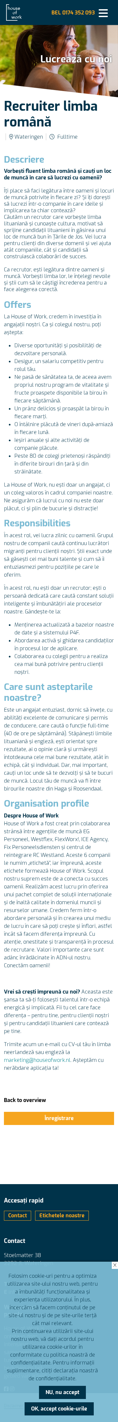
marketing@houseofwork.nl (37, 1060)
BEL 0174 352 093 (73, 12)
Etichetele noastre (62, 1215)
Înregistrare (59, 1118)
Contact (17, 1215)
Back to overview (25, 1100)
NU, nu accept (62, 1392)
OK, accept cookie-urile (59, 1408)
